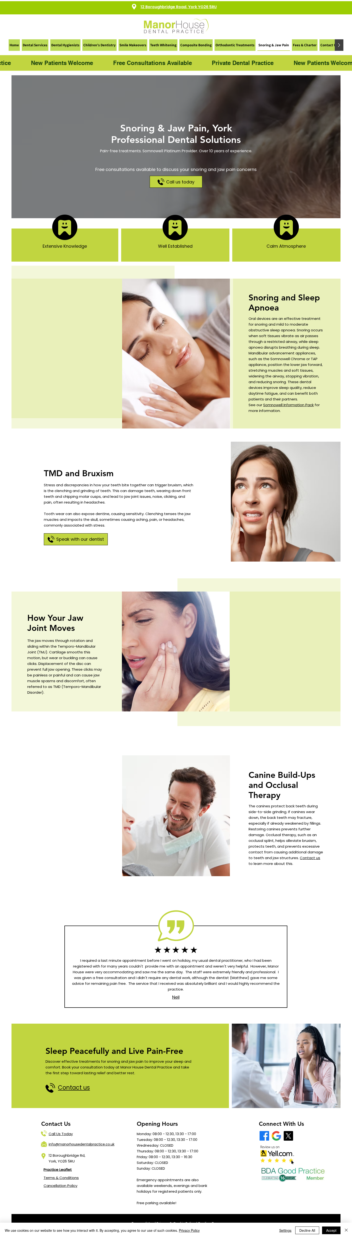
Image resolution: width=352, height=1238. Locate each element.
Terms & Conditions (61, 1177)
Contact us (310, 857)
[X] (288, 1136)
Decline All (307, 1230)
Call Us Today (61, 1133)
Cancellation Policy (60, 1185)
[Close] (346, 1230)
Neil (176, 997)
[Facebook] (264, 1136)
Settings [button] (285, 1230)
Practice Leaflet (58, 1169)
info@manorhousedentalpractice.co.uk (81, 1144)
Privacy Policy (189, 1230)
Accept (331, 1230)
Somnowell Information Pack (288, 404)
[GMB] (276, 1136)
